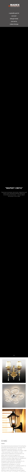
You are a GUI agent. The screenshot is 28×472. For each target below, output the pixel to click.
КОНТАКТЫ (14, 21)
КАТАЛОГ (14, 16)
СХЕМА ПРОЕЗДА (14, 24)
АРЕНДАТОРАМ (14, 18)
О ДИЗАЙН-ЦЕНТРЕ (14, 13)
